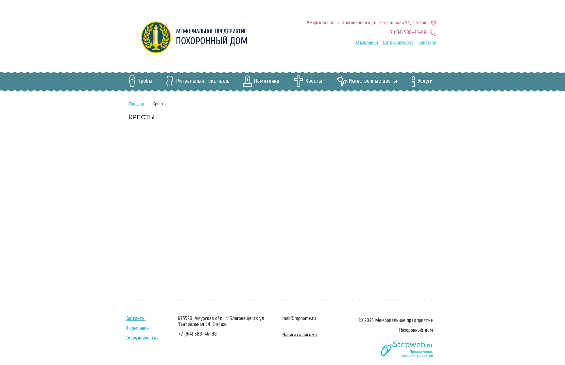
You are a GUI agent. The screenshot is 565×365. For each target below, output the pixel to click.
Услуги (425, 80)
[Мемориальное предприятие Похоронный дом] (194, 37)
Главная (136, 104)
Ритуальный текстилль (203, 80)
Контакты (427, 42)
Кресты (313, 80)
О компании (367, 42)
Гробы (145, 80)
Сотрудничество (398, 42)
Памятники (266, 80)
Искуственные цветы (373, 80)
